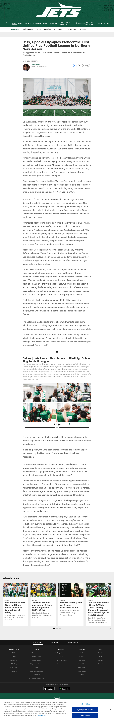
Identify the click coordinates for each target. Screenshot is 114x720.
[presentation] (110, 629)
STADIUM (61, 649)
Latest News (100, 653)
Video (100, 656)
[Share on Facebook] (75, 67)
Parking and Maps (61, 660)
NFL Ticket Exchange (36, 671)
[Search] (76, 23)
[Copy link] (88, 66)
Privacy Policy (41, 715)
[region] (57, 709)
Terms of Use (14, 660)
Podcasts (100, 664)
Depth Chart (82, 667)
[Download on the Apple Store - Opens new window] (49, 689)
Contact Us (14, 671)
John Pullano (36, 64)
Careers (14, 656)
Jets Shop (14, 664)
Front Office (82, 664)
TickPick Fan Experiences (36, 678)
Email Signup (14, 667)
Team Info (82, 649)
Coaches (82, 660)
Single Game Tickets (36, 664)
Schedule (82, 656)
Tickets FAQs (36, 674)
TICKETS (36, 649)
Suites (36, 667)
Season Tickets (36, 656)
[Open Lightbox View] (57, 407)
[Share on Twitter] (79, 67)
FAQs (13, 653)
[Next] (69, 424)
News (100, 649)
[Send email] (84, 67)
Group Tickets (36, 660)
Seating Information (61, 653)
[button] (54, 628)
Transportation (61, 664)
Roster (82, 653)
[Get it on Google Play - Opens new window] (64, 690)
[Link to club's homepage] (6, 23)
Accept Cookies (84, 715)
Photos (100, 660)
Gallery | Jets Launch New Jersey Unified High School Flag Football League (57, 360)
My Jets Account (37, 653)
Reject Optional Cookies (85, 710)
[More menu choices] (73, 23)
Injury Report (82, 671)
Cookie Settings (84, 704)
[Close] (110, 709)
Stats (82, 674)
